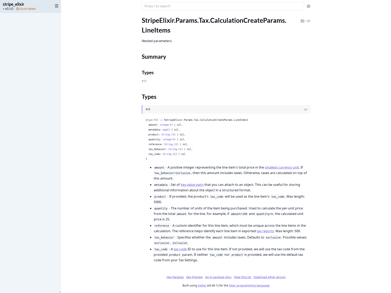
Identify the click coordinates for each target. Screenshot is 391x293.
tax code (180, 249)
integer (165, 124)
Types (148, 72)
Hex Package (175, 277)
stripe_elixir (13, 4)
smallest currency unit (282, 167)
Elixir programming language (249, 285)
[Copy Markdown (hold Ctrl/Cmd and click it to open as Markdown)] (303, 18)
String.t (167, 134)
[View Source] (308, 18)
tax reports (265, 231)
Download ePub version (270, 277)
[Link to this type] (137, 109)
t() (144, 81)
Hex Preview (194, 277)
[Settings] (308, 6)
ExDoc (202, 285)
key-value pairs (192, 184)
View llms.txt (243, 277)
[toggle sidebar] (56, 5)
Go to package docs (218, 277)
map (165, 129)
